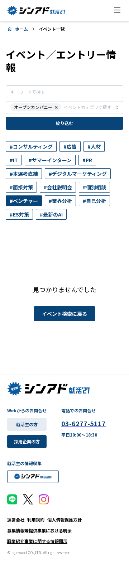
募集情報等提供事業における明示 (39, 530)
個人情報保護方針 (64, 520)
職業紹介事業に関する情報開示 (37, 541)
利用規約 (35, 520)
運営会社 (15, 520)
